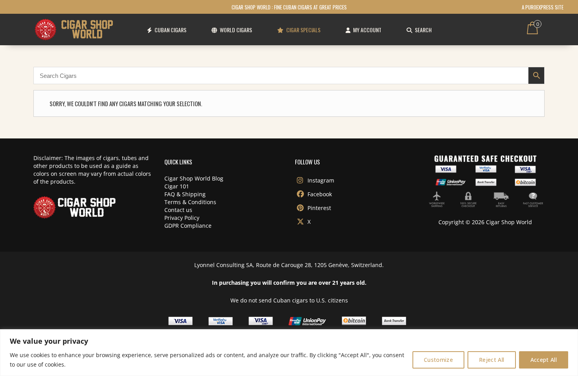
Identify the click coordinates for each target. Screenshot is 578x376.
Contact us (178, 210)
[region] (289, 352)
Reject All (491, 359)
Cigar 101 (176, 186)
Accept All (543, 359)
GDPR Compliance (188, 225)
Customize (438, 359)
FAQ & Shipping (185, 194)
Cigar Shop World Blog (193, 178)
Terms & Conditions (190, 202)
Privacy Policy (181, 217)
